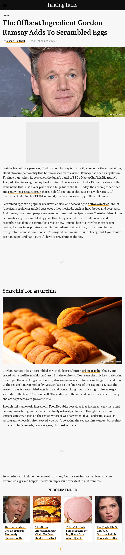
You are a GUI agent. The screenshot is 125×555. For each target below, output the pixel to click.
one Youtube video (100, 213)
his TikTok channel (42, 196)
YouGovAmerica (98, 204)
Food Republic (58, 406)
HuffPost (59, 425)
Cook (6, 15)
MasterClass (43, 375)
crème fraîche (91, 370)
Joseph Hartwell (15, 41)
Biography (108, 177)
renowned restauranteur (24, 191)
